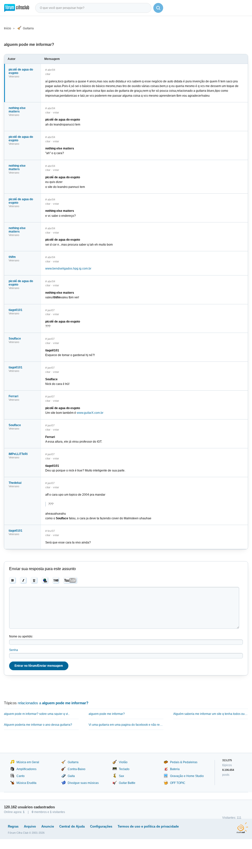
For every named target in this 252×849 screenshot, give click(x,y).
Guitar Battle (127, 783)
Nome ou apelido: (21, 636)
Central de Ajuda (72, 826)
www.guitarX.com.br (90, 413)
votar (56, 112)
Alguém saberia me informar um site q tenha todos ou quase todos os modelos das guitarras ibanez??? (210, 714)
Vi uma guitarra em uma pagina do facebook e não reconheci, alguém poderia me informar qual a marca (126, 724)
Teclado (124, 769)
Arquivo (30, 826)
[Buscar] (158, 8)
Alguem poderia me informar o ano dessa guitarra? (38, 724)
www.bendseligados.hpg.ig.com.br (68, 268)
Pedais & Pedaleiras (183, 762)
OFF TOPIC (177, 783)
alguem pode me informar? (107, 714)
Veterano (14, 76)
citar (47, 73)
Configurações (101, 826)
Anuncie (47, 826)
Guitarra (28, 28)
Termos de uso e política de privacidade (148, 826)
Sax (121, 776)
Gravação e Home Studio (187, 776)
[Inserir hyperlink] (45, 580)
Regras (13, 826)
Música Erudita (26, 783)
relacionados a (53, 703)
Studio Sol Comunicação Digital (242, 827)
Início (7, 28)
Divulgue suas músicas (83, 783)
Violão (123, 762)
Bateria (175, 769)
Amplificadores (26, 769)
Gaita (71, 776)
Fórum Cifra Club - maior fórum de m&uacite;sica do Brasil (16, 8)
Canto (20, 776)
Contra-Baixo (76, 769)
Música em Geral (27, 762)
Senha (13, 650)
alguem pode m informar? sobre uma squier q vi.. (36, 714)
